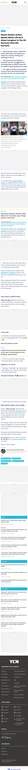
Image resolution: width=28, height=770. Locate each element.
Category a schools (18, 460)
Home (2, 28)
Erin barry (4, 463)
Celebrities (3, 524)
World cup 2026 (16, 458)
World (2, 548)
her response (18, 411)
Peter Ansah (16, 48)
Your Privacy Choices (16, 769)
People (7, 28)
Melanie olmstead (6, 460)
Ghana (3, 82)
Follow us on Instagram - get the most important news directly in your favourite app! (14, 223)
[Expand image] (26, 122)
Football (3, 611)
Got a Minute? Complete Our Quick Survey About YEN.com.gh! (14, 77)
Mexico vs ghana (5, 458)
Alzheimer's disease (8, 273)
